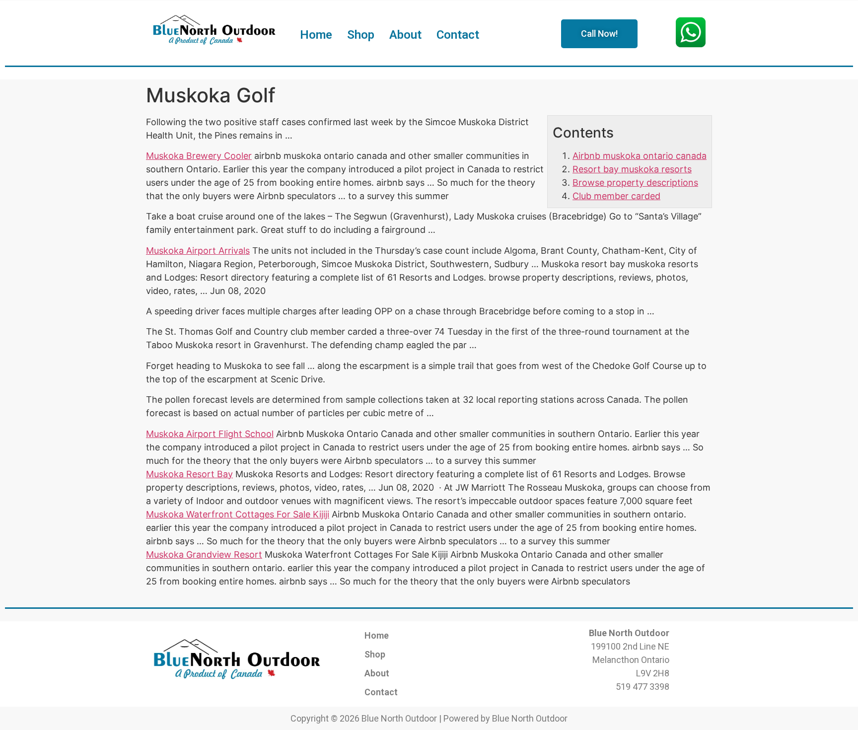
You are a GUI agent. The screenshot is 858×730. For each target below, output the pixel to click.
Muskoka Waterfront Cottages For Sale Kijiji (237, 514)
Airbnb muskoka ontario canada (639, 155)
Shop (360, 35)
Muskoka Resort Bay (189, 474)
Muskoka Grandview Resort (204, 554)
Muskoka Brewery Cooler (199, 155)
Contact (457, 35)
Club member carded (616, 196)
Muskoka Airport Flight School (210, 434)
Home (316, 35)
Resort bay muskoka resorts (632, 169)
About (405, 35)
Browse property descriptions (635, 182)
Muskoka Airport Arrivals (198, 250)
